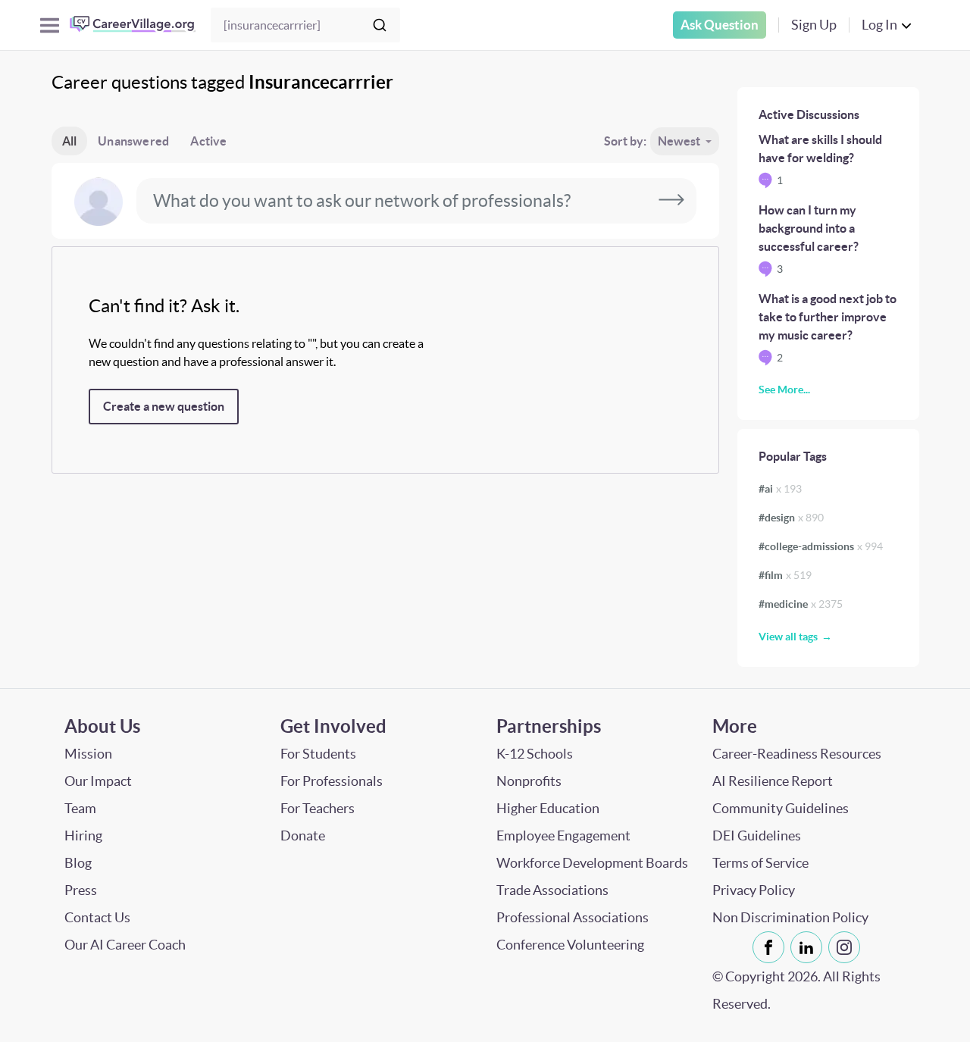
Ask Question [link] (720, 24)
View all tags (788, 637)
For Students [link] (318, 754)
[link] (768, 947)
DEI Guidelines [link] (756, 835)
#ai (780, 489)
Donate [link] (302, 835)
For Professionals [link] (331, 781)
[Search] (379, 25)
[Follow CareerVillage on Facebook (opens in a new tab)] (771, 947)
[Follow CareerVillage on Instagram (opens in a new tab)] (847, 947)
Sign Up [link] (814, 25)
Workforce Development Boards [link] (592, 863)
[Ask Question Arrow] (671, 201)
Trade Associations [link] (552, 890)
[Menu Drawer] (49, 25)
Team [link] (80, 808)
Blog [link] (78, 863)
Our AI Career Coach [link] (125, 945)
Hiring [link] (83, 835)
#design (791, 518)
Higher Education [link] (547, 808)
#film (785, 575)
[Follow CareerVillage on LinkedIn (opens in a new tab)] (809, 947)
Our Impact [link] (98, 781)
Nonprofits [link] (529, 781)
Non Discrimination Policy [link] (790, 917)
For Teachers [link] (317, 808)
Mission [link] (88, 754)
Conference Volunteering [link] (570, 945)
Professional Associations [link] (572, 917)
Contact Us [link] (97, 917)
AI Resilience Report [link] (772, 781)
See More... (784, 389)
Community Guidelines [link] (780, 808)
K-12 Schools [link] (534, 754)
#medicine (801, 604)
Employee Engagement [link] (563, 835)
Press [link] (80, 890)
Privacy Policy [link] (753, 890)
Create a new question (163, 406)
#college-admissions (821, 546)
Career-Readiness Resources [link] (796, 754)
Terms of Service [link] (760, 863)
